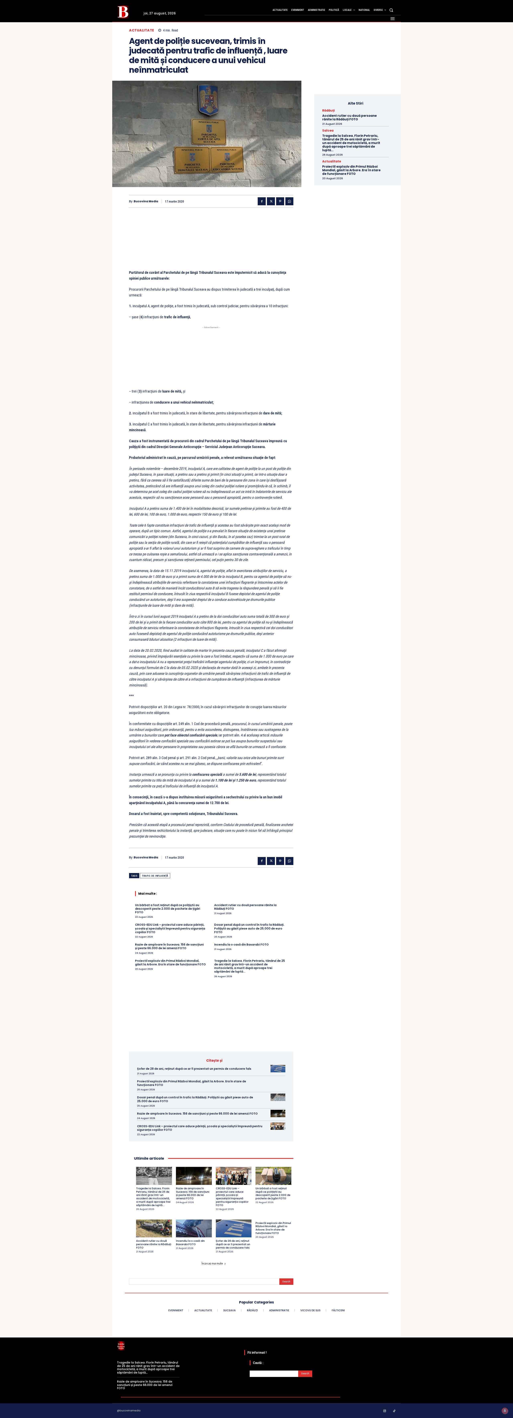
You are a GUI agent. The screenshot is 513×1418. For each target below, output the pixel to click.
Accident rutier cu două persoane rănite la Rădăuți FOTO (245, 907)
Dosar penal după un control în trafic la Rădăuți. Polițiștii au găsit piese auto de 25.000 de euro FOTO (249, 928)
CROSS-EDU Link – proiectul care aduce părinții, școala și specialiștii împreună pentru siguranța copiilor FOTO (170, 928)
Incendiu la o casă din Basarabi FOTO (241, 945)
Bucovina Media (146, 201)
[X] (271, 201)
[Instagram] (385, 1411)
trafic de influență (155, 875)
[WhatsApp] (289, 201)
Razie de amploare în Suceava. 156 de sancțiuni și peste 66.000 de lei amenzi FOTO (169, 946)
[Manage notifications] (505, 1411)
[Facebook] (262, 201)
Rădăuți (328, 110)
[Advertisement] (211, 242)
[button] (391, 10)
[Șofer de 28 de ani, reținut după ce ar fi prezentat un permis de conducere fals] (278, 1068)
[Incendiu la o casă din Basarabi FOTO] (194, 1228)
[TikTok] (394, 1411)
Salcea (328, 130)
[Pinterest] (280, 201)
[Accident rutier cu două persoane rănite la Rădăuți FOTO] (154, 1228)
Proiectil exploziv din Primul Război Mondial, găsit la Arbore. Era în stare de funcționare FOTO (170, 962)
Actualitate (141, 30)
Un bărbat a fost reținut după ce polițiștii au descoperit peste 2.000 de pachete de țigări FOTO (167, 908)
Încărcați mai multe (212, 1263)
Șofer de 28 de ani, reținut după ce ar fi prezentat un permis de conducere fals (194, 1069)
